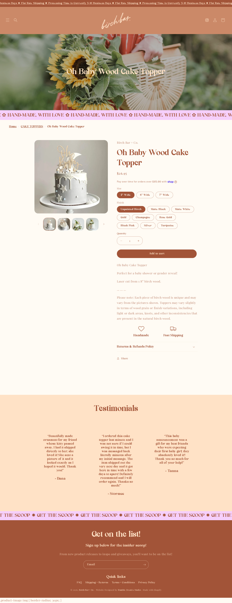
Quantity (121, 233)
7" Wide (164, 195)
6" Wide (145, 195)
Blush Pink (128, 225)
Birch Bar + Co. (86, 590)
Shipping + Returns (96, 582)
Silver (148, 225)
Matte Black (158, 209)
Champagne (143, 217)
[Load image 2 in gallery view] (64, 224)
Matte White (182, 209)
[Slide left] (38, 224)
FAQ (79, 582)
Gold (123, 217)
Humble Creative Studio (129, 590)
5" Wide (126, 195)
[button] (8, 20)
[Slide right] (104, 224)
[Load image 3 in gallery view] (78, 224)
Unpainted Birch (131, 209)
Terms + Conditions (123, 582)
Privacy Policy (146, 582)
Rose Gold (166, 217)
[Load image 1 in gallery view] (49, 224)
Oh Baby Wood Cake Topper (65, 126)
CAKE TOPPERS (32, 126)
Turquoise (167, 225)
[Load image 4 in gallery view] (92, 224)
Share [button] (124, 358)
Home (12, 126)
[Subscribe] (144, 564)
